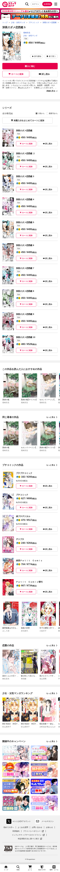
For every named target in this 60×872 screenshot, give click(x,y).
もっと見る (50, 417)
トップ (6, 870)
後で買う (52, 56)
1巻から (41, 113)
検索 (18, 870)
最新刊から (53, 113)
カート (30, 870)
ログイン (35, 4)
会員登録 (47, 4)
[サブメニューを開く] (56, 4)
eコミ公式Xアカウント (19, 822)
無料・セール (54, 870)
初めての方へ (8, 827)
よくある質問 (23, 827)
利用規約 (16, 831)
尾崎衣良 (26, 33)
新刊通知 (37, 56)
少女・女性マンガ (30, 36)
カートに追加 (17, 74)
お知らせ (49, 827)
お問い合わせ (37, 827)
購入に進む (30, 66)
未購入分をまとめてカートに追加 (29, 120)
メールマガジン (48, 821)
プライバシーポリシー (33, 831)
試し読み (46, 74)
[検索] (27, 4)
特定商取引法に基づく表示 (30, 839)
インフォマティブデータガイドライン (27, 835)
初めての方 (42, 870)
